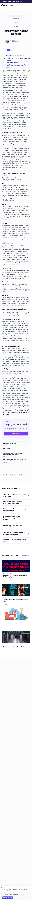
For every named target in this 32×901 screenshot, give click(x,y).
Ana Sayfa (4, 9)
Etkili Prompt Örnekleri (12, 62)
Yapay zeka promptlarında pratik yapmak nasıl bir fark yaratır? (12, 526)
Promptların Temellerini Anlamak (15, 56)
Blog (8, 9)
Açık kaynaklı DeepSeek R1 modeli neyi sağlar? (14, 540)
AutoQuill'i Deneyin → (16, 433)
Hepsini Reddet (14, 894)
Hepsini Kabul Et (7, 897)
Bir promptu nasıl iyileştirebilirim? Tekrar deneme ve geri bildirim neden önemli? (14, 517)
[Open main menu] (30, 5)
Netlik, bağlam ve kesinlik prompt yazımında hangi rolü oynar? (12, 502)
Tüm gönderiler (25, 555)
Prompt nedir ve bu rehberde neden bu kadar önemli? (14, 495)
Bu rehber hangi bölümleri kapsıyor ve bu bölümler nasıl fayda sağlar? (14, 533)
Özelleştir (5, 894)
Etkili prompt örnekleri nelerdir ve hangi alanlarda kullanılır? (14, 509)
